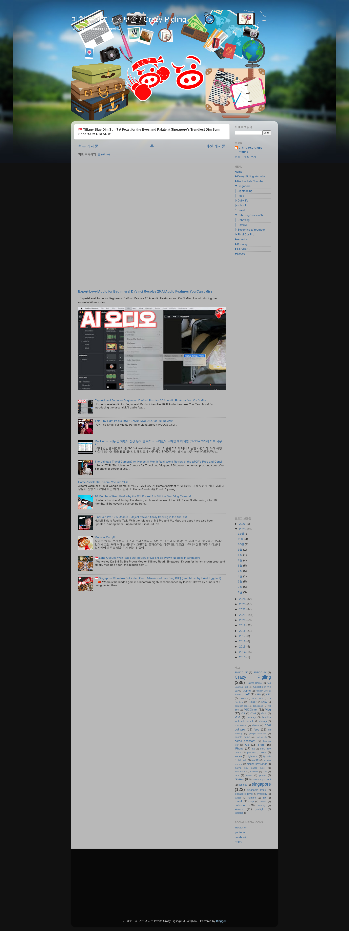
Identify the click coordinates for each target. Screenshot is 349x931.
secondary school (261, 779)
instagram (241, 827)
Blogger (221, 921)
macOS (255, 760)
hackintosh (261, 737)
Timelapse (258, 706)
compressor (241, 725)
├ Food (239, 195)
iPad (261, 744)
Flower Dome (254, 683)
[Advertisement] (152, 191)
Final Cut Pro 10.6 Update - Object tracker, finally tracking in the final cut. (141, 517)
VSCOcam (251, 709)
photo (262, 775)
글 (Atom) (104, 154)
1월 (240, 592)
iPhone (239, 748)
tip (264, 797)
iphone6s (251, 752)
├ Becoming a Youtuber (250, 229)
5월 (240, 570)
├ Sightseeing (243, 190)
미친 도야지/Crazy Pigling (250, 149)
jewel (264, 752)
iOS (247, 744)
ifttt (253, 748)
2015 (242, 646)
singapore (261, 784)
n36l (265, 771)
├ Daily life (241, 200)
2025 (242, 529)
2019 (242, 625)
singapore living (256, 790)
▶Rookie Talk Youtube (249, 181)
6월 (240, 565)
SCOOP (252, 702)
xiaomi (239, 809)
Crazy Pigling (253, 677)
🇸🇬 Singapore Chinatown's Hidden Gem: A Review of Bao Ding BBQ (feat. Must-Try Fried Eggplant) (158, 578)
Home (238, 171)
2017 (242, 636)
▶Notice (240, 253)
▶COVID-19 (242, 249)
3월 (240, 581)
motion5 (254, 771)
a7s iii (264, 713)
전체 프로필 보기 (245, 156)
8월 (240, 554)
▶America (241, 239)
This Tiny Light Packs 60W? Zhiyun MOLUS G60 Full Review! (134, 420)
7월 (240, 560)
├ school (240, 205)
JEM (258, 694)
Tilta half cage (242, 706)
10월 (241, 544)
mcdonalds (240, 771)
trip (252, 801)
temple (252, 797)
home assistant (245, 740)
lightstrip (267, 756)
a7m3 (253, 713)
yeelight (259, 809)
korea (238, 756)
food (256, 729)
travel (238, 801)
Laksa (243, 698)
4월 (240, 576)
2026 (242, 523)
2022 (242, 609)
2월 (240, 586)
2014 (242, 652)
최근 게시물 (88, 146)
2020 (242, 620)
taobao (238, 798)
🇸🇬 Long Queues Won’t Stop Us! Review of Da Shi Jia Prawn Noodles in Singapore (147, 557)
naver (249, 775)
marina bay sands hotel (250, 768)
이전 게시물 (215, 146)
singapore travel (244, 793)
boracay (251, 717)
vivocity (261, 805)
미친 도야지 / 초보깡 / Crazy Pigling (128, 19)
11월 (241, 539)
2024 (242, 598)
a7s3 (237, 717)
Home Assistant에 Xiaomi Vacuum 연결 (103, 482)
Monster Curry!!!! (105, 537)
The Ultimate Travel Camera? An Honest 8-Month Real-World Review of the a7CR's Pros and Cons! (158, 461)
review (239, 779)
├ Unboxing (242, 219)
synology (262, 793)
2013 (242, 657)
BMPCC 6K (260, 672)
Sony (264, 702)
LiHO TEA (257, 698)
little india (242, 760)
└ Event (240, 210)
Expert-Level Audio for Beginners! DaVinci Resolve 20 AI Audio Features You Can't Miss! (145, 291)
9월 (240, 549)
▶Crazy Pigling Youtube (250, 176)
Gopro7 (247, 690)
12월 (241, 533)
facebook (240, 837)
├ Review (241, 224)
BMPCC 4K (241, 672)
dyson (255, 725)
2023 (242, 604)
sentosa (243, 784)
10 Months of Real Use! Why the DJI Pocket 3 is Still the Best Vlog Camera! (143, 496)
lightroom (253, 756)
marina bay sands (257, 764)
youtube (239, 812)
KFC (268, 694)
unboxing (240, 805)
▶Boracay (241, 244)
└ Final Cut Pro (244, 234)
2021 (242, 614)
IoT (247, 694)
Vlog (268, 709)
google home (242, 737)
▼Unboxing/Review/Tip (249, 215)
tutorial (263, 801)
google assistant (257, 733)
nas (237, 775)
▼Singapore (243, 186)
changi (263, 721)
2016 (242, 641)
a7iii (243, 713)
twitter (238, 842)
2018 (242, 630)
